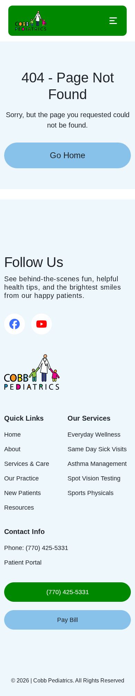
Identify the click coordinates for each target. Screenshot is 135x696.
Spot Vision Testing (94, 478)
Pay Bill (67, 619)
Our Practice (22, 478)
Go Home (67, 155)
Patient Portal (23, 562)
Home (12, 434)
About (12, 449)
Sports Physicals (90, 492)
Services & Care (26, 463)
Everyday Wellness (93, 434)
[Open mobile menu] (113, 21)
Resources (19, 507)
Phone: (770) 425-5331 (35, 547)
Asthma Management (97, 463)
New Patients (22, 492)
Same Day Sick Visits (95, 449)
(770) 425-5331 (68, 592)
